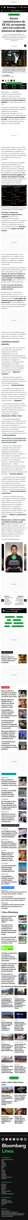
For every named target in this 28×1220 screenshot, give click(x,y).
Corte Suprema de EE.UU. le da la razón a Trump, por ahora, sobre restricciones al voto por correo (20, 1048)
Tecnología (3, 1203)
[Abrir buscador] (21, 7)
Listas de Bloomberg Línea (7, 1193)
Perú (2, 1169)
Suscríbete (3, 1199)
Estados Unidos (14, 14)
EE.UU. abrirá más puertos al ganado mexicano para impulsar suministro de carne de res (6, 1026)
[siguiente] (25, 600)
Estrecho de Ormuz (18, 623)
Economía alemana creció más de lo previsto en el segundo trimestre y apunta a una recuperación (9, 724)
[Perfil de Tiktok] (21, 1139)
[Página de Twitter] (6, 1139)
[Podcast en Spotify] (25, 1139)
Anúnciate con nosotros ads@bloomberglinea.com (12, 1213)
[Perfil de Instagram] (14, 1139)
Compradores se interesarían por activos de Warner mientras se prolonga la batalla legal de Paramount (19, 601)
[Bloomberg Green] (14, 948)
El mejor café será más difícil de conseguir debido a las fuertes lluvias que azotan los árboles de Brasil (9, 967)
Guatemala (3, 1178)
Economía (3, 1184)
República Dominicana (6, 1177)
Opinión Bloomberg (8, 887)
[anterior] (2, 600)
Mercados (3, 1185)
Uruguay (3, 1173)
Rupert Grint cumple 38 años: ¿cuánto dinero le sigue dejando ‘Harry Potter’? (19, 1120)
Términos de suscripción (7, 1202)
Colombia (3, 1165)
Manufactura (8, 623)
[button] (25, 46)
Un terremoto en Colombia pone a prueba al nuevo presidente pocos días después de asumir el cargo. (8, 929)
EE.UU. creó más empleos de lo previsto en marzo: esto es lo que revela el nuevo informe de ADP (13, 440)
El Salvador (4, 1175)
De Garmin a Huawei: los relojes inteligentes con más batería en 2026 (7, 1120)
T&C (2, 1205)
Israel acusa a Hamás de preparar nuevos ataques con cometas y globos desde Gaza (7, 1047)
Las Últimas (19, 617)
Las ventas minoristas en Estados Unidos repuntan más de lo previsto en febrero (12, 287)
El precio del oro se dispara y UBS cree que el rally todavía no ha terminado (9, 659)
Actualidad (3, 1188)
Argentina (3, 1163)
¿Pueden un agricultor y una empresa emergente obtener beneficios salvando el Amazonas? (9, 956)
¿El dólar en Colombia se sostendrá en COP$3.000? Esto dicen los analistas (8, 793)
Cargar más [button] (14, 1078)
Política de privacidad (6, 1201)
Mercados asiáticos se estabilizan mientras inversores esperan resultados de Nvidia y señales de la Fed (9, 735)
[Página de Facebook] (3, 1139)
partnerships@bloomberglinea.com (9, 1212)
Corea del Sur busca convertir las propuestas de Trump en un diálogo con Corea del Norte (9, 745)
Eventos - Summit (5, 1210)
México (3, 1162)
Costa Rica (3, 1174)
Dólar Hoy (3, 1187)
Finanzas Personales (6, 1191)
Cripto (2, 1189)
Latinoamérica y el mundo (7, 1159)
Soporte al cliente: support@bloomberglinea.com (12, 1214)
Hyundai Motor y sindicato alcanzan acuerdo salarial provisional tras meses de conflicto (9, 713)
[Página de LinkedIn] (17, 1139)
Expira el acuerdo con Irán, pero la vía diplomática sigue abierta (8, 919)
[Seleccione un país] (4, 7)
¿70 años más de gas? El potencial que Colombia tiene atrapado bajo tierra (8, 868)
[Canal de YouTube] (10, 1139)
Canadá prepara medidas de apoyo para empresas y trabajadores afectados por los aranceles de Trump (20, 1003)
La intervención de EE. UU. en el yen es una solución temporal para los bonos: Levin (9, 940)
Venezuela (3, 1166)
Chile (2, 1167)
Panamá (3, 1171)
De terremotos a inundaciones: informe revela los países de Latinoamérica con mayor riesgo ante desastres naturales (9, 978)
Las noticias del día (10, 617)
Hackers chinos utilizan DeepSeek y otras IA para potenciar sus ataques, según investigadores (20, 1026)
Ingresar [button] (25, 7)
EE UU (9, 620)
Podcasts (3, 1192)
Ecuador (3, 1170)
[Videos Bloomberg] (14, 912)
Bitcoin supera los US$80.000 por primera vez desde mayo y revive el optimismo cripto (7, 703)
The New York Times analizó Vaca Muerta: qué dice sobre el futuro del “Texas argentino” (20, 1069)
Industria (7, 626)
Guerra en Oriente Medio (18, 626)
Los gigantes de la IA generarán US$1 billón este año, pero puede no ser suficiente (12, 906)
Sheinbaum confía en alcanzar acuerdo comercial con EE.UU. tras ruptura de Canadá (7, 1069)
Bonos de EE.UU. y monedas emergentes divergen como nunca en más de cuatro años (9, 601)
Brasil (2, 1160)
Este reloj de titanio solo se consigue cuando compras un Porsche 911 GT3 (20, 1098)
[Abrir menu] (2, 7)
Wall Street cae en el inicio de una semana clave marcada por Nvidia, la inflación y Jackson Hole (8, 817)
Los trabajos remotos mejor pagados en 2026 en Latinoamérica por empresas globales (9, 834)
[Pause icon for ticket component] (2, 11)
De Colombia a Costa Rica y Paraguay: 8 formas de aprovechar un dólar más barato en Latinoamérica (9, 805)
